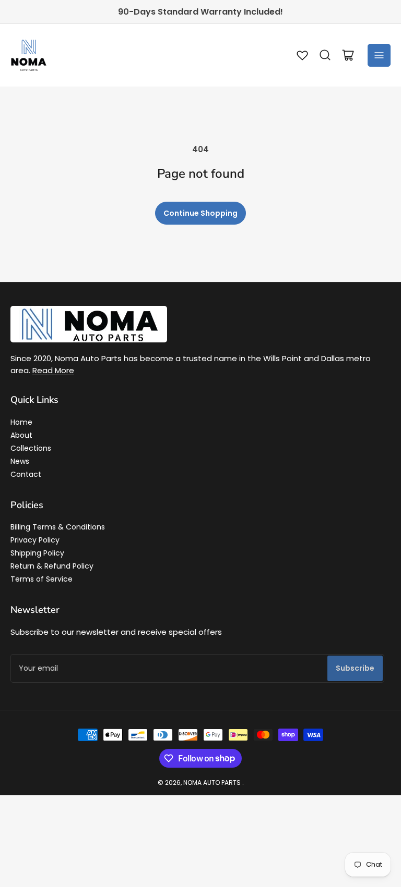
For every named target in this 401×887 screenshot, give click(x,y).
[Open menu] (379, 55)
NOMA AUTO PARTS (212, 782)
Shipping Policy (37, 553)
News (19, 461)
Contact (25, 474)
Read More (53, 370)
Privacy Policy (35, 540)
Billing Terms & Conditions (57, 527)
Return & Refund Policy (51, 566)
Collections (30, 448)
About (21, 435)
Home (21, 422)
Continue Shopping (200, 213)
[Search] (325, 55)
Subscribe (355, 668)
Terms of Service (41, 579)
